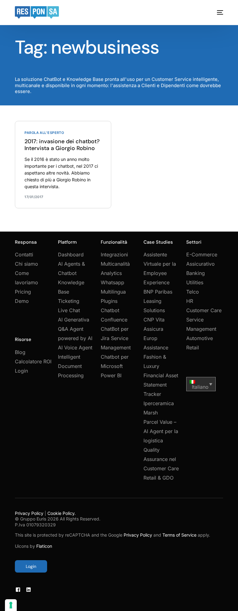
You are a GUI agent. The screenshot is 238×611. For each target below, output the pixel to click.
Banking (195, 273)
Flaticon (44, 546)
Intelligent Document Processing (71, 366)
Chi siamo (26, 264)
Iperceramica (158, 403)
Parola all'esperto (44, 133)
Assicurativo (200, 264)
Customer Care (204, 310)
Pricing (23, 292)
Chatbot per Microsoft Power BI (115, 366)
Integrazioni (114, 254)
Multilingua (113, 292)
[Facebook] (18, 589)
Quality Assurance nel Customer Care (161, 459)
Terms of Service (179, 535)
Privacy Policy (29, 513)
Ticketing (68, 301)
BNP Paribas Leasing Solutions (157, 301)
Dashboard (71, 254)
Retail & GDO (158, 478)
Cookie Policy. (61, 513)
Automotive (199, 338)
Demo (22, 301)
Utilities (194, 282)
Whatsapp (112, 282)
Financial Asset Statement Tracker (160, 384)
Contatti (24, 254)
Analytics (111, 273)
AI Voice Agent (75, 347)
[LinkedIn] (28, 589)
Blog (20, 352)
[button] (201, 384)
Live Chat (69, 310)
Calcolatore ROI (33, 361)
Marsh (150, 413)
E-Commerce (201, 254)
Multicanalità (115, 264)
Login (21, 371)
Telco (192, 292)
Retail (192, 347)
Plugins (109, 301)
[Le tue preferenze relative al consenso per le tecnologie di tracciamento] (11, 605)
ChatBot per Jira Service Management (116, 338)
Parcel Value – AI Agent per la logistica (160, 431)
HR (189, 301)
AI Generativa (73, 320)
